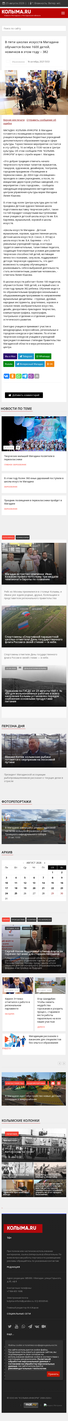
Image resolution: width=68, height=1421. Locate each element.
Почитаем (12, 1134)
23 (61, 888)
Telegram (27, 356)
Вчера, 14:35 (11, 546)
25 (16, 893)
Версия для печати (14, 119)
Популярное (8, 537)
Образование (18, 61)
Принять (53, 1374)
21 (43, 888)
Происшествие (18, 920)
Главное (8, 464)
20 (34, 888)
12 (25, 882)
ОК (51, 364)
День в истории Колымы (35, 668)
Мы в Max (10, 356)
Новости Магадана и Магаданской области (22, 15)
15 (52, 882)
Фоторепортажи (16, 801)
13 (34, 882)
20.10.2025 (8, 447)
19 (25, 888)
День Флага (37, 609)
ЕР (36, 928)
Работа (6, 1048)
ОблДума (9, 1014)
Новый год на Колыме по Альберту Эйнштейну (48, 1176)
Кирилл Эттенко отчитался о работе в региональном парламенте (17, 1003)
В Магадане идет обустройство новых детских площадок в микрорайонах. (33, 1097)
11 (16, 882)
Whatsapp (44, 356)
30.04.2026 (11, 737)
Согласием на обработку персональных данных (31, 1365)
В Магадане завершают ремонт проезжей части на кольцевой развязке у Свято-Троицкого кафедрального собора (30, 831)
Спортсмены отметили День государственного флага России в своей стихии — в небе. (30, 656)
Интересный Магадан (31, 364)
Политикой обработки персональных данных (29, 1360)
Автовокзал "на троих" (20, 1152)
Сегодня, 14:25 (12, 990)
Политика (31, 920)
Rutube (9, 364)
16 (61, 882)
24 (6, 893)
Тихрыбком (53, 737)
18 (16, 888)
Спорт (35, 546)
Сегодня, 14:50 (12, 928)
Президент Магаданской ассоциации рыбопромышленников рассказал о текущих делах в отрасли (33, 778)
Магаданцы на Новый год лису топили (16, 1176)
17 (6, 888)
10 (6, 882)
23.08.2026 (11, 668)
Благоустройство (15, 1083)
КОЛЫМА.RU (16, 12)
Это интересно (44, 920)
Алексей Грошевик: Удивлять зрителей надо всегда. (16, 1192)
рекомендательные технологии (27, 1368)
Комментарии (22, 537)
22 (52, 888)
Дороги (41, 1027)
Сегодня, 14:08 (44, 990)
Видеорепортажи (36, 1083)
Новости (24, 609)
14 (43, 882)
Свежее (6, 920)
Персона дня (13, 726)
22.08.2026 (11, 609)
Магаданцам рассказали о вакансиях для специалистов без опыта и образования (45, 1039)
